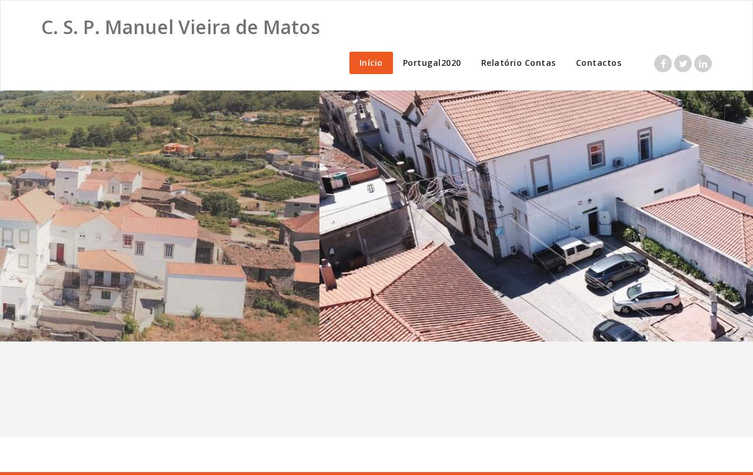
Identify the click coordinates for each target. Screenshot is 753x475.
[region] (376, 216)
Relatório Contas (518, 62)
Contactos (599, 62)
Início (371, 62)
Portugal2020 (432, 62)
